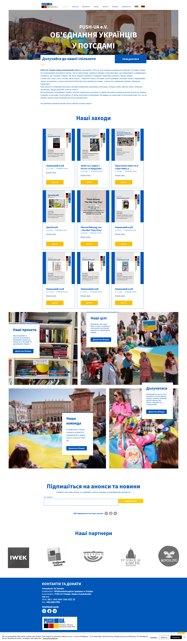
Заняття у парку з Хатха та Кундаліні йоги (91, 167)
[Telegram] (115, 513)
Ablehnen (164, 637)
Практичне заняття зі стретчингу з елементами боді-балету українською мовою (126, 167)
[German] (143, 6)
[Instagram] (106, 513)
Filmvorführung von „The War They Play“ (91, 229)
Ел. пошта (48, 497)
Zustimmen (176, 637)
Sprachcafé (52, 227)
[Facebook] (111, 513)
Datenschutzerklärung (50, 638)
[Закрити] (184, 637)
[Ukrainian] (136, 6)
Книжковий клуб (55, 165)
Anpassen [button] (153, 637)
